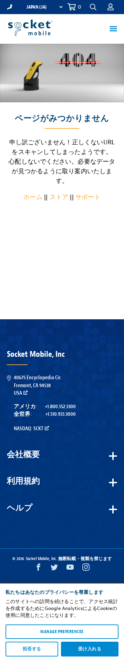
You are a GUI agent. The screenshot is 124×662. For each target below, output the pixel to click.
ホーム (32, 197)
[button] (110, 7)
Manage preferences (61, 631)
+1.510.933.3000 (60, 414)
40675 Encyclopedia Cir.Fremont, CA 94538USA (37, 385)
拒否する (32, 649)
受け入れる (89, 649)
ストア (59, 197)
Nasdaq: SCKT (28, 428)
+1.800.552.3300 (60, 406)
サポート (88, 197)
